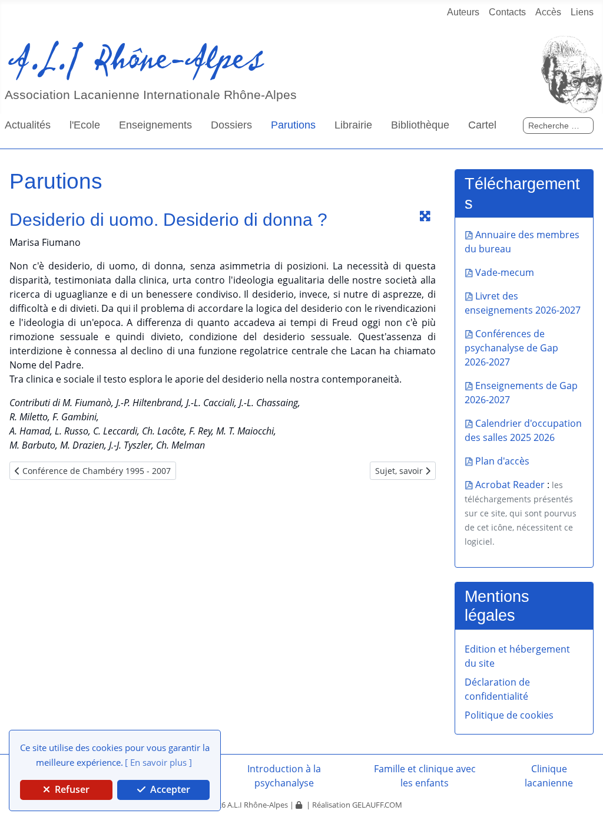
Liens (582, 12)
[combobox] (558, 125)
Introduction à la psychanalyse (284, 775)
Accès (548, 12)
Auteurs (463, 12)
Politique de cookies (509, 715)
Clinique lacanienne (549, 775)
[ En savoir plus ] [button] (158, 762)
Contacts (507, 12)
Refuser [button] (71, 789)
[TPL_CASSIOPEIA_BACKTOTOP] (576, 434)
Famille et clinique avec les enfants (425, 775)
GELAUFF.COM (377, 804)
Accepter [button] (169, 789)
